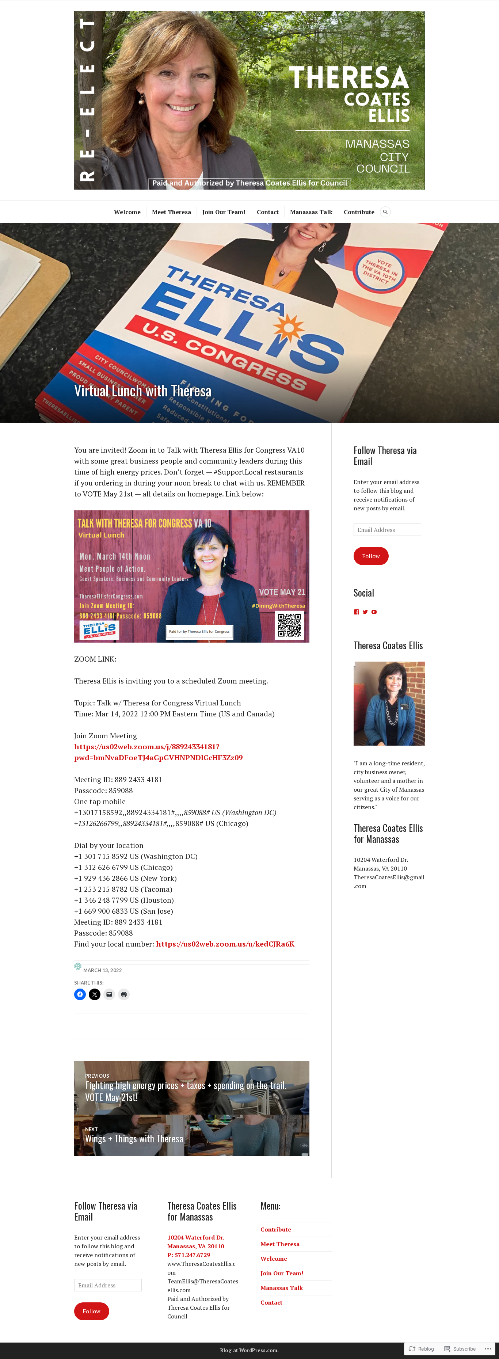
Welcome (127, 212)
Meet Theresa (171, 212)
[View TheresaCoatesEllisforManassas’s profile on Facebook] (356, 612)
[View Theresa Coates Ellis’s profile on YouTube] (374, 612)
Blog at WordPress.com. (249, 1350)
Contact (268, 212)
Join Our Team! (223, 212)
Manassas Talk (311, 212)
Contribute (359, 212)
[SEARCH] (385, 211)
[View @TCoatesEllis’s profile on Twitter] (365, 612)
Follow (371, 556)
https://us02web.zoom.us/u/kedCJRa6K (225, 944)
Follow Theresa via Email (385, 455)
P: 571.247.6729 (188, 1255)
